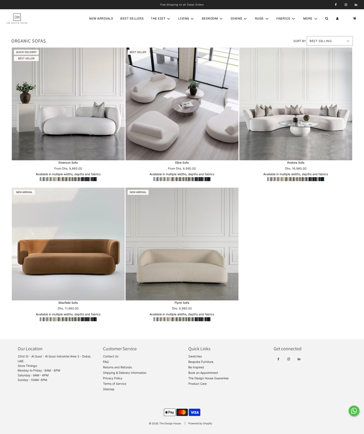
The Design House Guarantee (208, 378)
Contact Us (110, 356)
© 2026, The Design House (165, 423)
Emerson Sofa (68, 162)
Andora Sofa (295, 162)
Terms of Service (114, 383)
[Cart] (355, 18)
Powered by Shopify (200, 423)
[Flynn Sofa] (182, 244)
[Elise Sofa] (182, 104)
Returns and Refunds (117, 367)
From (68, 168)
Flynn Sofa (182, 302)
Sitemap (108, 389)
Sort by (299, 41)
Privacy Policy (112, 378)
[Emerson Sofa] (68, 104)
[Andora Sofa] (295, 104)
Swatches (195, 356)
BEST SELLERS (132, 18)
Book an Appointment (203, 372)
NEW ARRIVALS (101, 18)
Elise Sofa (182, 162)
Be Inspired (196, 367)
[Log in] (337, 18)
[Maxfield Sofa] (68, 244)
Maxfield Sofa (68, 302)
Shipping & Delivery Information (124, 372)
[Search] (326, 18)
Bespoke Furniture (200, 362)
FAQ (106, 362)
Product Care (197, 383)
